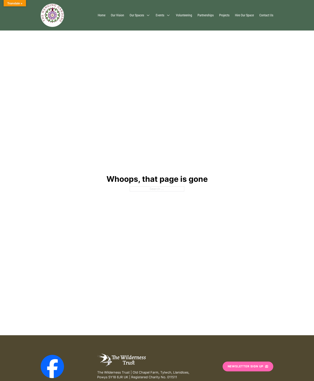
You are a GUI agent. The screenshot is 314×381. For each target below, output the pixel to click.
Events (160, 15)
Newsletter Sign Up (245, 366)
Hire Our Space (244, 15)
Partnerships (206, 15)
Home (101, 15)
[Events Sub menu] (168, 15)
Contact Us (266, 15)
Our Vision (117, 15)
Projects (224, 15)
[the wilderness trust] (121, 359)
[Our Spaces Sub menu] (148, 15)
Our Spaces (137, 15)
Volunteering (184, 15)
